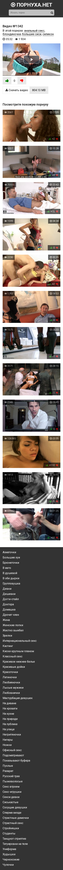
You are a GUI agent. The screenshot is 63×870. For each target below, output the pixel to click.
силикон (48, 34)
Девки (7, 588)
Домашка (9, 609)
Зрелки (7, 635)
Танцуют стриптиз (14, 838)
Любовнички (11, 693)
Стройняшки (11, 828)
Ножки (7, 745)
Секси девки (11, 797)
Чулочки (8, 864)
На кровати (10, 708)
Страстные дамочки (16, 817)
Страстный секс (13, 823)
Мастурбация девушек (18, 698)
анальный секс (34, 30)
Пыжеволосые (13, 781)
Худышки (9, 854)
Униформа (9, 849)
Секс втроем (11, 786)
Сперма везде (12, 812)
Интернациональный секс (20, 640)
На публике (10, 724)
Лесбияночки (11, 682)
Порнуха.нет (33, 5)
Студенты (9, 833)
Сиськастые (10, 802)
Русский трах (11, 776)
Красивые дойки (14, 666)
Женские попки (13, 625)
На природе (10, 719)
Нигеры (8, 739)
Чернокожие (11, 859)
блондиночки (12, 34)
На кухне (8, 713)
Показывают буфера (16, 760)
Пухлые (8, 765)
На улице (9, 729)
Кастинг (8, 646)
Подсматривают (13, 755)
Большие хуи (11, 557)
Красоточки (10, 672)
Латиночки (10, 677)
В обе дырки (11, 578)
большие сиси (31, 34)
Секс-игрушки (12, 791)
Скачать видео (27, 90)
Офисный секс (12, 750)
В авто (7, 568)
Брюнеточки (11, 562)
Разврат (8, 771)
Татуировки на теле (15, 844)
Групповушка (11, 583)
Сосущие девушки (15, 807)
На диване (9, 703)
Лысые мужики (13, 687)
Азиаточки (9, 552)
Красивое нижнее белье (19, 661)
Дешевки (9, 594)
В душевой (10, 573)
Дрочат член (11, 614)
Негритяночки (12, 734)
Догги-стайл (11, 599)
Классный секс (12, 656)
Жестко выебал (13, 630)
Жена (6, 620)
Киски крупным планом (18, 651)
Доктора (8, 604)
